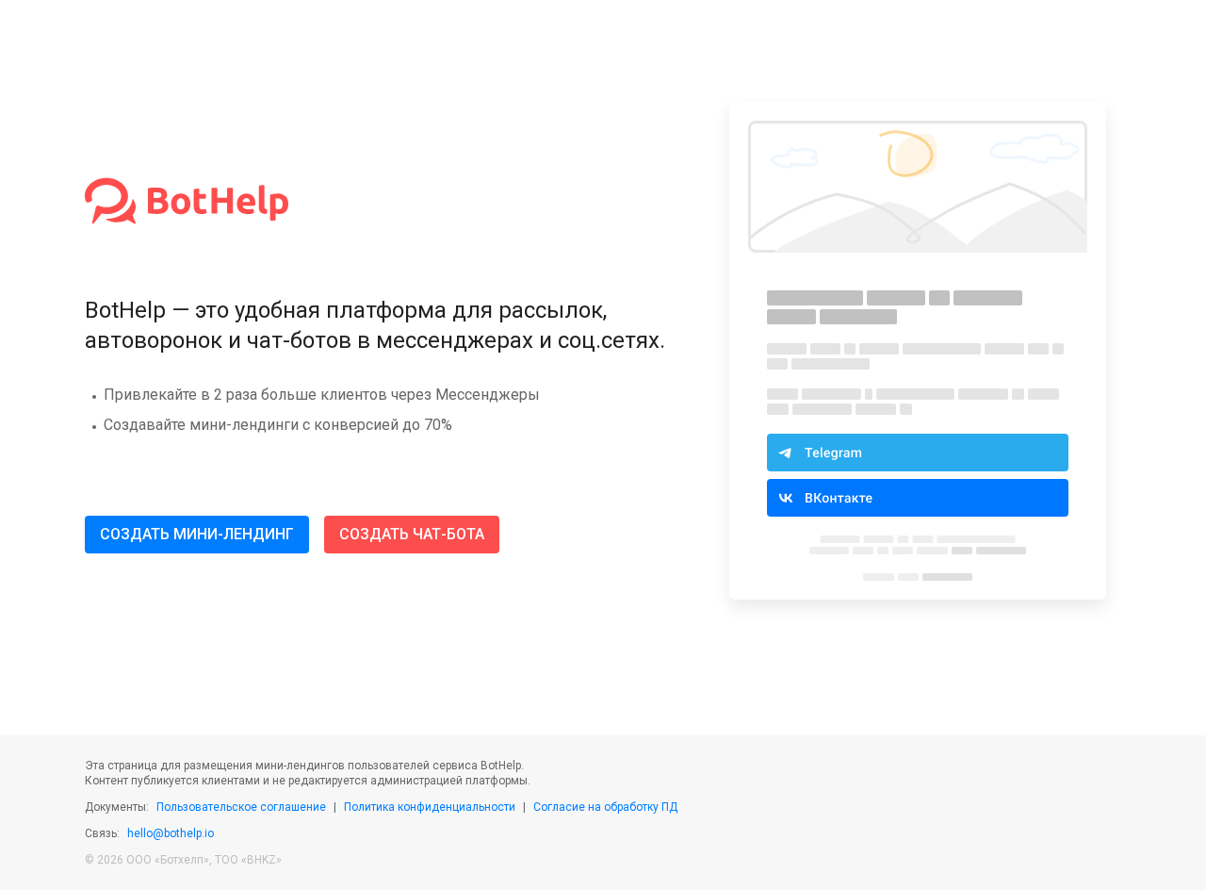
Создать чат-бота (411, 534)
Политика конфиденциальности (429, 807)
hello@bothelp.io (170, 833)
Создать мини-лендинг (197, 534)
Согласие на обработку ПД (605, 807)
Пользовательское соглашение (241, 807)
